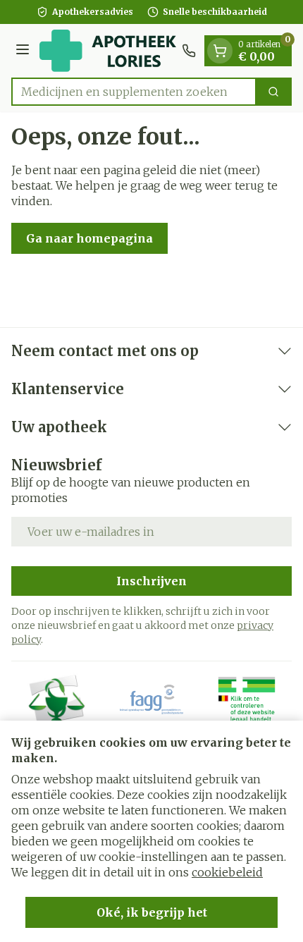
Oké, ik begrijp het (152, 912)
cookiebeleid (227, 872)
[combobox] (133, 92)
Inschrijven (151, 581)
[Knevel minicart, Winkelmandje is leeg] (220, 50)
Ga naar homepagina (89, 238)
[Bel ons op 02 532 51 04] (189, 51)
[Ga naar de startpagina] (107, 51)
